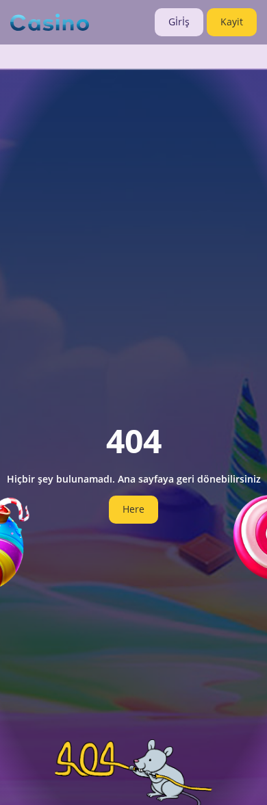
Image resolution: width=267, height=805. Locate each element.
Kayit (231, 21)
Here (133, 508)
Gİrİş (179, 21)
